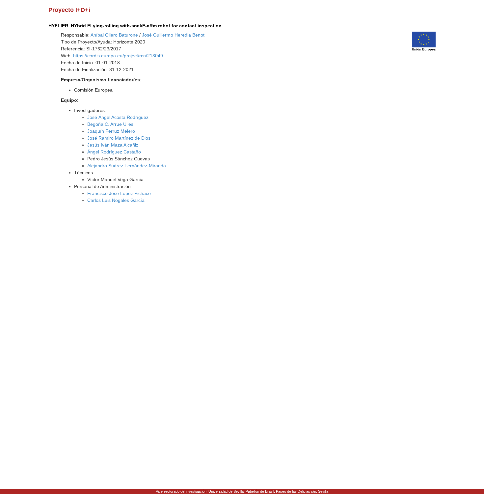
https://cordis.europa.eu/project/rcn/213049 (118, 55)
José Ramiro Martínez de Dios (118, 138)
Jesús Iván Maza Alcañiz (112, 145)
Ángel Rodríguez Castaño (114, 151)
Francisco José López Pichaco (119, 193)
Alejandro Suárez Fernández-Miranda (126, 165)
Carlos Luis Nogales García (116, 200)
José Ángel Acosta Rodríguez (117, 117)
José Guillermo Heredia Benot (173, 35)
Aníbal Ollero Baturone (114, 35)
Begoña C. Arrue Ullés (110, 124)
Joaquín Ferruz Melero (111, 131)
